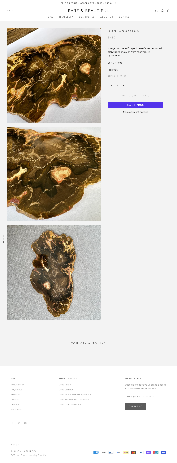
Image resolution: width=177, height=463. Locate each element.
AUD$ (10, 10)
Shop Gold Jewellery (70, 404)
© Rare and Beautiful (24, 451)
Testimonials (17, 384)
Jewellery (66, 16)
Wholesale (16, 409)
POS (13, 455)
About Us (106, 16)
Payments (16, 389)
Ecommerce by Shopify (33, 455)
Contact (125, 16)
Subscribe (135, 406)
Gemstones (87, 16)
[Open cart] (168, 10)
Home (50, 16)
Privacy (15, 404)
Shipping (15, 394)
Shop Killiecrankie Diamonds (74, 399)
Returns (15, 399)
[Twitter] (121, 76)
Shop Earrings (66, 389)
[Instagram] (19, 423)
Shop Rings (65, 384)
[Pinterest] (125, 76)
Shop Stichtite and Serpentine (75, 394)
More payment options (135, 112)
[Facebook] (118, 76)
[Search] (162, 10)
